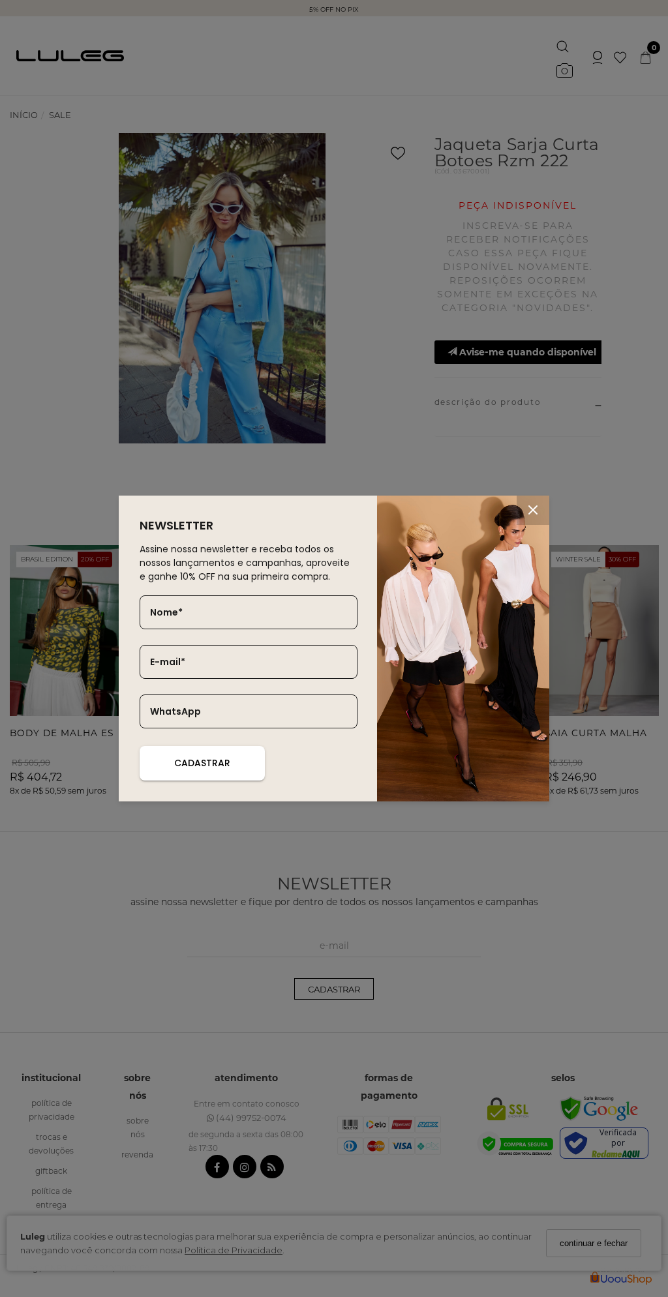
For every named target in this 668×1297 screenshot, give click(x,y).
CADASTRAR (202, 762)
